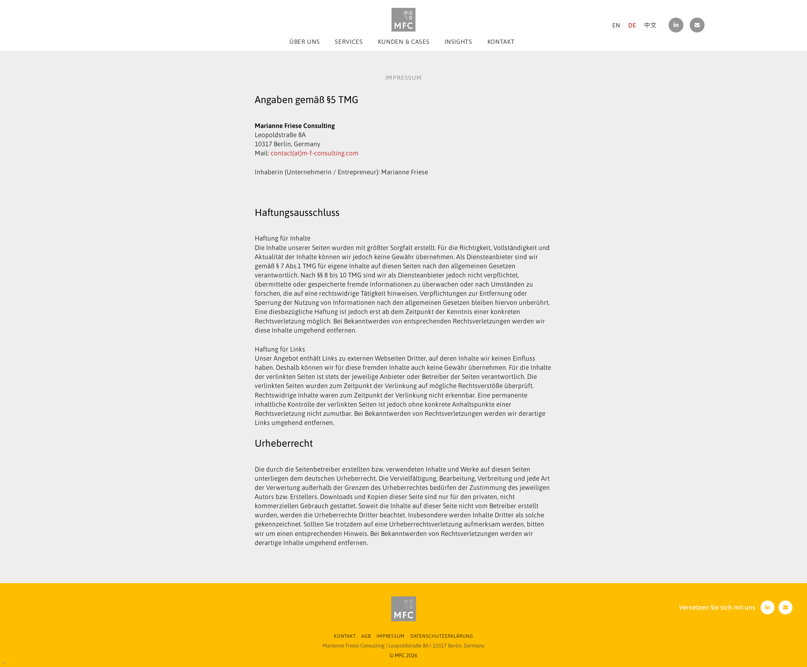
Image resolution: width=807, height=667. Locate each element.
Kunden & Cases (403, 41)
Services (349, 41)
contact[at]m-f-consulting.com (697, 25)
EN (616, 25)
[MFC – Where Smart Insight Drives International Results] (403, 20)
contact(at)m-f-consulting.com (313, 153)
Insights (458, 41)
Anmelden (4, 662)
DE (632, 25)
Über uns (304, 41)
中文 (650, 25)
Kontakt (501, 41)
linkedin (676, 25)
